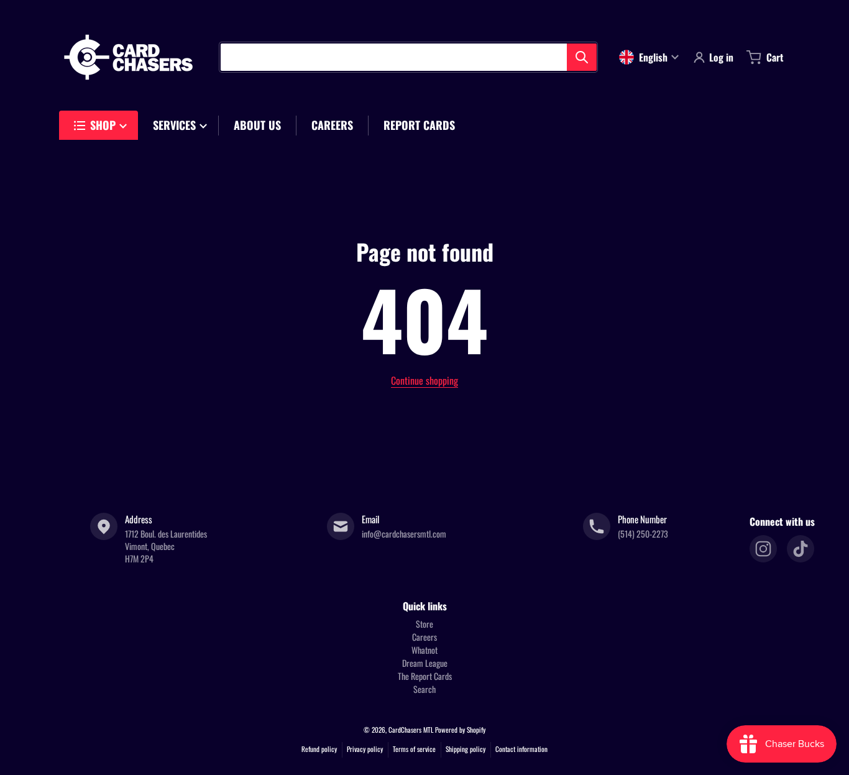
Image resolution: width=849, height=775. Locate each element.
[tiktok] (800, 548)
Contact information (521, 749)
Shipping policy (465, 749)
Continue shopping (424, 380)
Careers (424, 636)
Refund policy (319, 749)
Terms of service (414, 749)
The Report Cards (425, 675)
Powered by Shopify (460, 730)
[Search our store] (582, 57)
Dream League (424, 662)
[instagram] (763, 548)
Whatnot (424, 649)
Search (424, 688)
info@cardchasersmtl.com (404, 533)
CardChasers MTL (410, 730)
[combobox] (408, 57)
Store (424, 623)
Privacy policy (365, 749)
